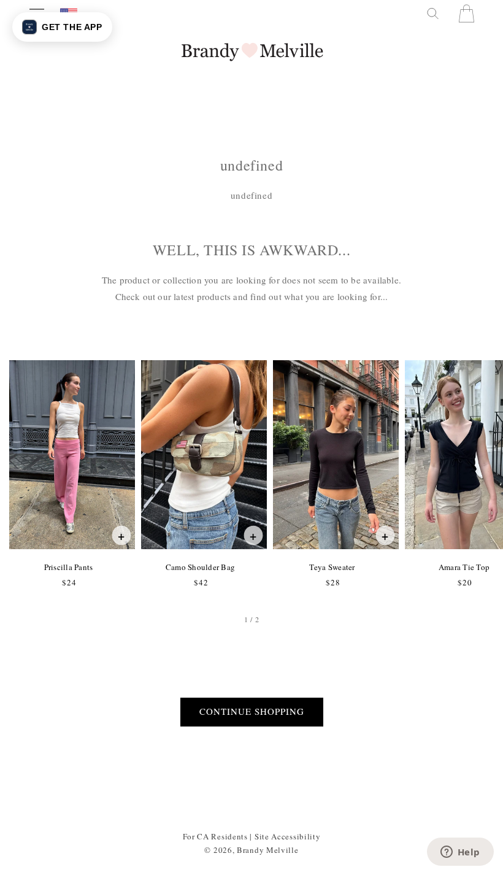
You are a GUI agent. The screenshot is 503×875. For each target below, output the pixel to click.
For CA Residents (215, 836)
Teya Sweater (332, 566)
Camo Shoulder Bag (200, 566)
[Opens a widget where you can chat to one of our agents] (460, 853)
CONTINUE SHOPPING (251, 711)
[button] (431, 13)
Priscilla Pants (68, 566)
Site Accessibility (288, 836)
